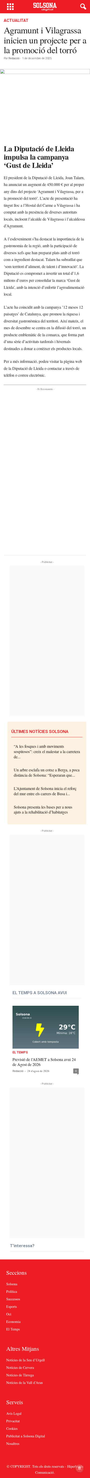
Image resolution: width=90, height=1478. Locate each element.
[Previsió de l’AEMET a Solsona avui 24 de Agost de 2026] (45, 1027)
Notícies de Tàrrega (20, 1375)
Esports (11, 1306)
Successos (13, 1299)
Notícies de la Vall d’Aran (24, 1382)
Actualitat (16, 20)
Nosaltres (12, 1443)
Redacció (13, 58)
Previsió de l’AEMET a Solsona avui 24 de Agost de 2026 (44, 1062)
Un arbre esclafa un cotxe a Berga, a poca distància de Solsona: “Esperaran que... (47, 772)
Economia (13, 1321)
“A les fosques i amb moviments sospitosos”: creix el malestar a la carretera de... (47, 751)
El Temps (20, 1052)
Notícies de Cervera (20, 1367)
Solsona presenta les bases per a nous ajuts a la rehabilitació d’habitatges (43, 809)
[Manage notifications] (80, 1468)
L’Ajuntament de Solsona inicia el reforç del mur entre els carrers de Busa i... (45, 791)
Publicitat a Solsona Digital (25, 1436)
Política (11, 1291)
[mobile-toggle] (10, 6)
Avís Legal (14, 1413)
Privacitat (13, 1421)
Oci (8, 1314)
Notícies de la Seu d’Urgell (25, 1360)
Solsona (11, 1284)
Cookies (12, 1428)
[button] (82, 6)
